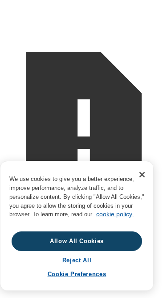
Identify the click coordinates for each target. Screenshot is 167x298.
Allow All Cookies (77, 241)
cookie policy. (115, 214)
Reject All (77, 260)
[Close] (142, 175)
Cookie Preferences (77, 274)
